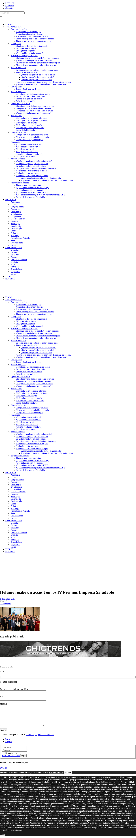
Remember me (11, 753)
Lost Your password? (11, 755)
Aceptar (68, 773)
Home (2, 558)
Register (8, 741)
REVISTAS (10, 3)
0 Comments (5, 604)
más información (56, 772)
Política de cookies (46, 734)
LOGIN (3, 768)
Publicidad (9, 6)
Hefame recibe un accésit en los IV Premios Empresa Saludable (6, 566)
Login (7, 739)
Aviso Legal (31, 734)
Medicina (10, 558)
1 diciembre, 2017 (7, 599)
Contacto (9, 8)
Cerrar (2, 834)
